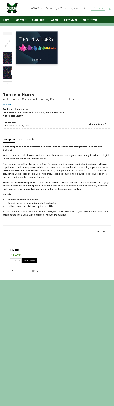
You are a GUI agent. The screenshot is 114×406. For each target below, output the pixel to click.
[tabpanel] (57, 185)
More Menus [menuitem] (90, 19)
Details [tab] (30, 139)
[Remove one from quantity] (12, 260)
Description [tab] (9, 139)
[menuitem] (6, 19)
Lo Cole (7, 104)
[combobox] (35, 8)
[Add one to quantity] (19, 260)
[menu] (57, 19)
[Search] (85, 8)
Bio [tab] (20, 139)
